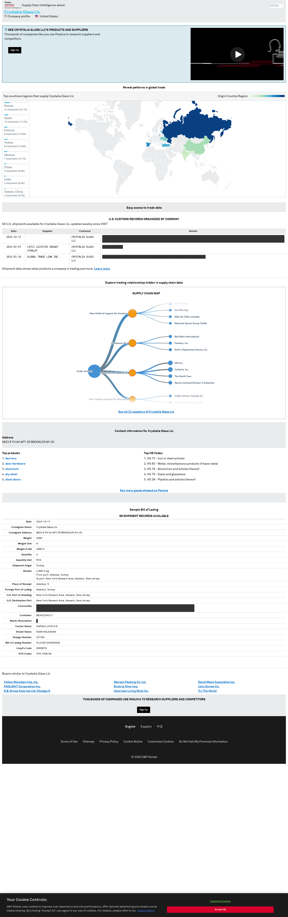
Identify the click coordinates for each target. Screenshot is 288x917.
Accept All (220, 909)
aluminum (12, 469)
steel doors (13, 479)
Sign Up (15, 50)
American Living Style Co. (131, 691)
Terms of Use (69, 741)
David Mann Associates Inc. (216, 682)
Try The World (207, 691)
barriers (10, 458)
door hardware (15, 463)
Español (146, 726)
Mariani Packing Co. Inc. (130, 682)
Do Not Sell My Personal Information (203, 741)
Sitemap (88, 741)
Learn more (102, 268)
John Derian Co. (208, 686)
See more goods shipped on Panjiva (144, 490)
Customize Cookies (161, 741)
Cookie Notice (133, 741)
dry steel (11, 474)
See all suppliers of (146, 411)
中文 (160, 726)
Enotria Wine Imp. (126, 686)
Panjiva (13, 5)
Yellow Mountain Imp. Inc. (21, 682)
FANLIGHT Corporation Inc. (22, 686)
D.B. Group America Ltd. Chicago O (27, 691)
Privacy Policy (109, 741)
